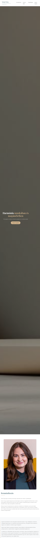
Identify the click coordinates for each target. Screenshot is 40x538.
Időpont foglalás (36, 3)
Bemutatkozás (18, 2)
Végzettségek (30, 2)
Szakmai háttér (24, 3)
